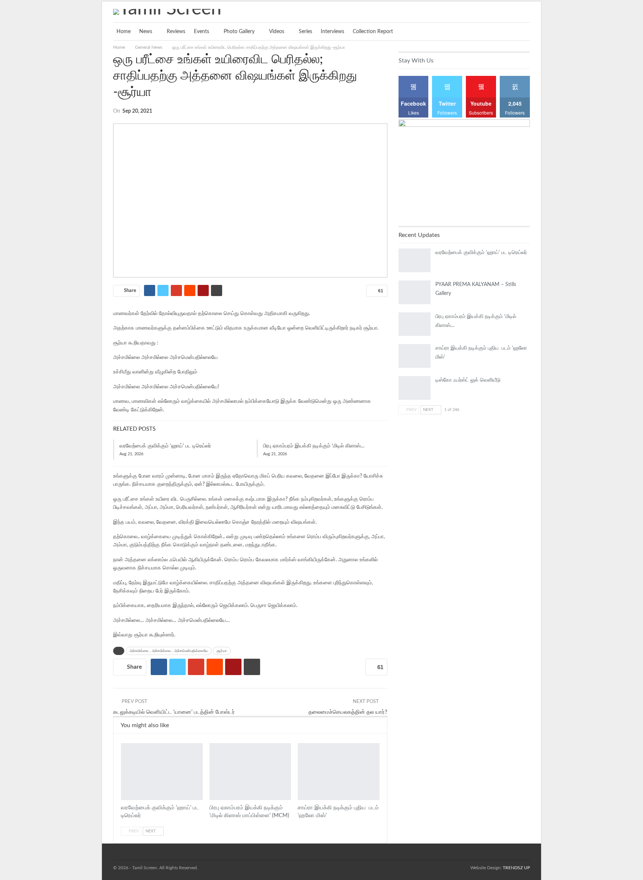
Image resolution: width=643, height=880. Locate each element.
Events (201, 31)
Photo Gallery (239, 31)
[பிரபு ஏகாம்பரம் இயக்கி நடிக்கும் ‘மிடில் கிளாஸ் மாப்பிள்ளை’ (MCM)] (250, 771)
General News (123, 744)
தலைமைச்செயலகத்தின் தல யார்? (347, 712)
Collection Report (373, 31)
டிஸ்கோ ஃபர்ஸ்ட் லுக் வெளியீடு (467, 380)
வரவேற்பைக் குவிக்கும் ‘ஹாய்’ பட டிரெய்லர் (165, 446)
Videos (276, 31)
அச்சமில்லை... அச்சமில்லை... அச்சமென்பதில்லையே (168, 651)
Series (305, 31)
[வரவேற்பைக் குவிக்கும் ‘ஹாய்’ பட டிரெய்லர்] (162, 771)
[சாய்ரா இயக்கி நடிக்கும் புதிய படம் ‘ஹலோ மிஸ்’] (339, 771)
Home (123, 31)
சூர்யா (222, 651)
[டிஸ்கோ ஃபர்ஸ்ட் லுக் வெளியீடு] (415, 388)
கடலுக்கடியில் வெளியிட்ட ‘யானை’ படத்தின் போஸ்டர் (174, 712)
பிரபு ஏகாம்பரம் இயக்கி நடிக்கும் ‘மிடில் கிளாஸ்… (314, 446)
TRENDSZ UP (516, 867)
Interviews (332, 31)
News (145, 31)
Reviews (176, 31)
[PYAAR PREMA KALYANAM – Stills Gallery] (415, 292)
